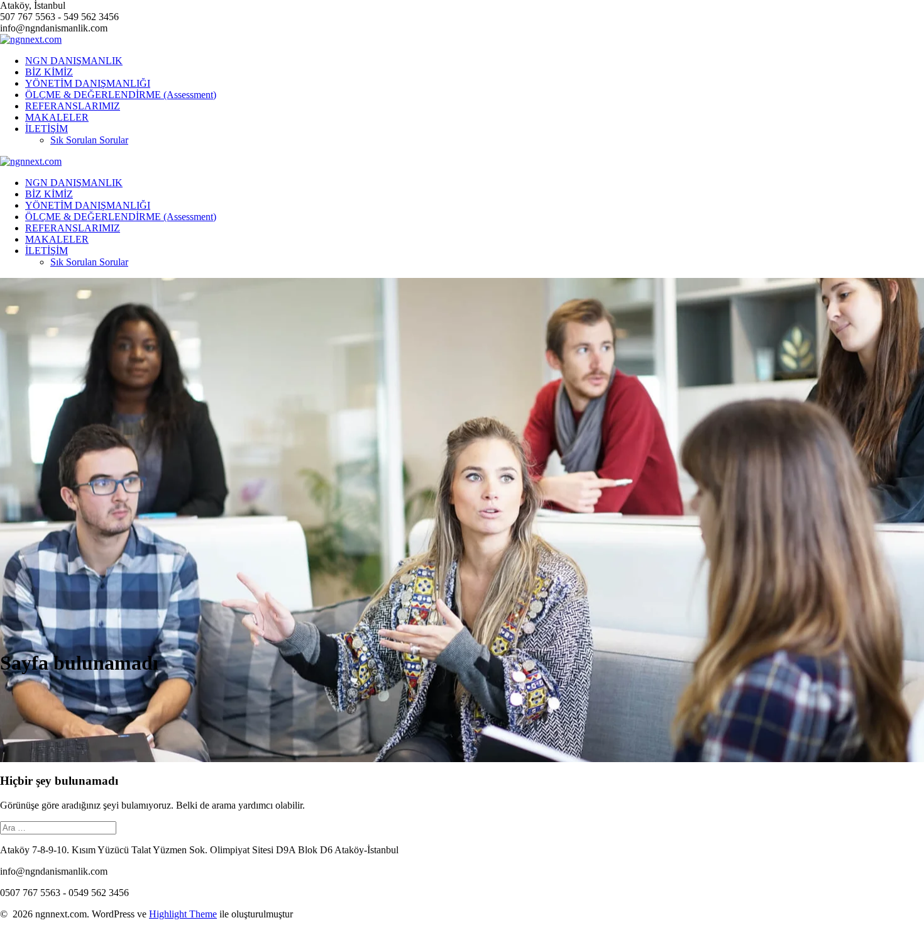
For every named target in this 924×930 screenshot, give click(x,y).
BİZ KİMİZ (49, 72)
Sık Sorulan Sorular (89, 140)
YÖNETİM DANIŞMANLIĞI (87, 83)
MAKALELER (57, 117)
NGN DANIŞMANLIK (74, 60)
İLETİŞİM (46, 128)
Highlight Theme (183, 914)
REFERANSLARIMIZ (72, 106)
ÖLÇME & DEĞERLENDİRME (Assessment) (120, 94)
